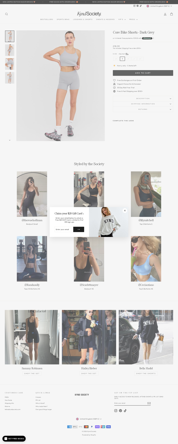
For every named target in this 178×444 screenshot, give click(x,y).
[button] (14, 439)
